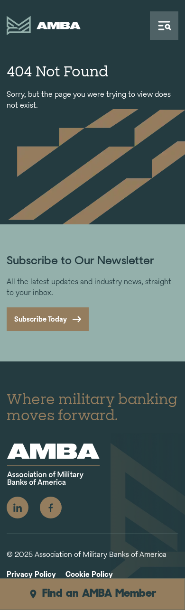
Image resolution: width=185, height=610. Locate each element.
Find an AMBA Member (99, 594)
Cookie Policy (89, 575)
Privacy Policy (31, 575)
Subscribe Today (40, 319)
